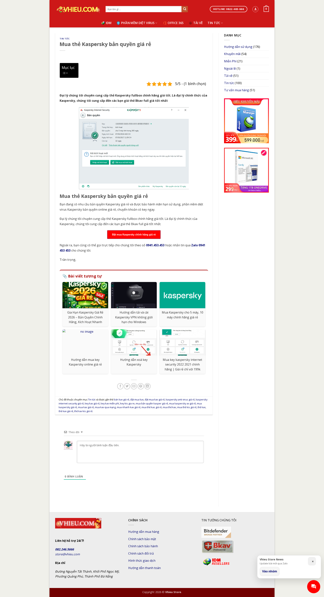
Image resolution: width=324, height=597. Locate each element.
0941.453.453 (155, 245)
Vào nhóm (269, 571)
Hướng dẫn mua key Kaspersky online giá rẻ (85, 362)
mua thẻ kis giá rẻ (186, 407)
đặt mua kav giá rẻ (155, 399)
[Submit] (185, 9)
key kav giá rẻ (92, 403)
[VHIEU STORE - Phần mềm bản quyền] (77, 9)
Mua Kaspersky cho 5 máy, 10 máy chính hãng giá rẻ (182, 314)
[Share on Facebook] (120, 386)
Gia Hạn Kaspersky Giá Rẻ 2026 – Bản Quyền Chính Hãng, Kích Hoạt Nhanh (85, 317)
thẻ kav (202, 407)
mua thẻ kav (169, 407)
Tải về (198, 23)
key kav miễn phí (110, 403)
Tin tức (214, 23)
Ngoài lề (230, 68)
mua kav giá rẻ (86, 407)
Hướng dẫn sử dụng (238, 47)
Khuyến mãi (232, 54)
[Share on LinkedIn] (147, 386)
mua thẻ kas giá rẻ (152, 407)
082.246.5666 (64, 549)
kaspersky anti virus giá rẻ (180, 399)
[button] (255, 9)
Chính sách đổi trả (141, 553)
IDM (109, 23)
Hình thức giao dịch (141, 561)
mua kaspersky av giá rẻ (182, 403)
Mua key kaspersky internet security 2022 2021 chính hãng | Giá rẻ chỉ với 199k (182, 364)
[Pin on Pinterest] (141, 386)
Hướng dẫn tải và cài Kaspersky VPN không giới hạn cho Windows (134, 317)
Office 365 (176, 23)
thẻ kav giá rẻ (66, 411)
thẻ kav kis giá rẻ (83, 411)
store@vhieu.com (67, 554)
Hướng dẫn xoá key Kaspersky (134, 362)
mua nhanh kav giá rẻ (128, 407)
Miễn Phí (230, 61)
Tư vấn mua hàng (236, 90)
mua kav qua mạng (105, 407)
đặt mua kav (137, 399)
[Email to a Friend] (134, 386)
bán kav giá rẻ (121, 399)
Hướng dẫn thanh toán (144, 568)
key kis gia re (127, 403)
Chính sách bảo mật (142, 539)
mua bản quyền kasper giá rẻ (152, 403)
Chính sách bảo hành (143, 546)
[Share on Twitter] (127, 386)
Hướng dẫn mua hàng (143, 532)
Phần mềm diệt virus (138, 23)
